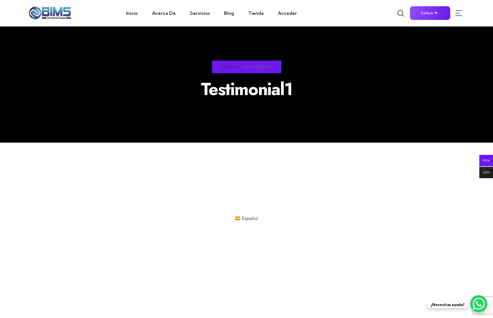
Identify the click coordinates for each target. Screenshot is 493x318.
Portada (230, 67)
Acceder (287, 13)
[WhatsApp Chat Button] (478, 303)
